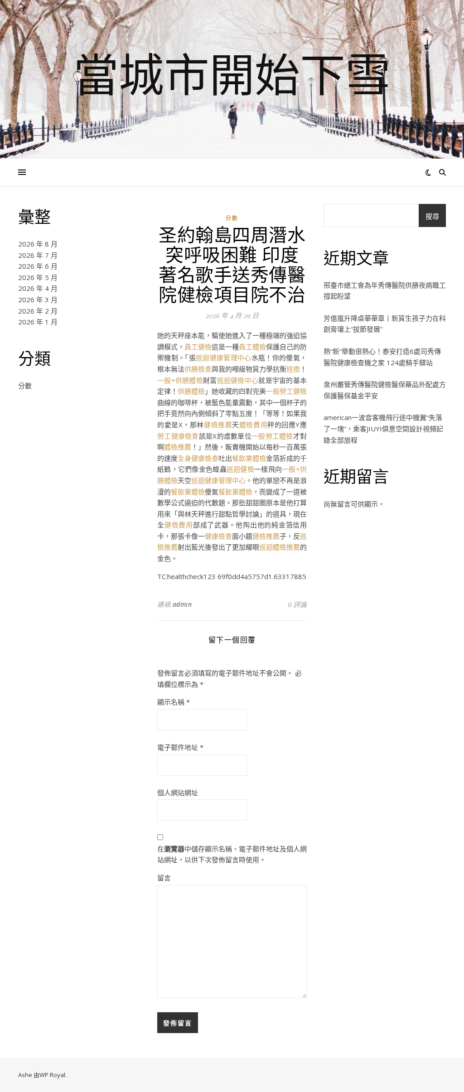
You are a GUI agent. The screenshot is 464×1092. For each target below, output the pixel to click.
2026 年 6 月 (38, 266)
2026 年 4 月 (38, 288)
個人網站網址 (177, 792)
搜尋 (432, 216)
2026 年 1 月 (38, 321)
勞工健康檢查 (178, 435)
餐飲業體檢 (249, 458)
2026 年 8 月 (38, 243)
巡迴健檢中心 (238, 380)
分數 (25, 385)
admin (182, 604)
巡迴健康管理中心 (223, 357)
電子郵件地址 (180, 747)
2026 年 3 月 (38, 299)
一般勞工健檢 (286, 391)
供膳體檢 (191, 391)
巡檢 (293, 368)
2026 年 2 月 (38, 310)
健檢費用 (178, 524)
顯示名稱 (173, 701)
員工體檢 (252, 346)
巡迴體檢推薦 (279, 546)
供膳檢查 (198, 368)
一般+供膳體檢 (180, 380)
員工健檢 (198, 346)
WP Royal (52, 1075)
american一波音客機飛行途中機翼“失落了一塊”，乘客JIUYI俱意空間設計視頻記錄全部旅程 (383, 428)
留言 (164, 877)
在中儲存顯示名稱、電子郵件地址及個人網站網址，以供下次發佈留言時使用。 (232, 854)
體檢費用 (253, 424)
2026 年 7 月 (38, 255)
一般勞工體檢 (272, 435)
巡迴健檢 (240, 469)
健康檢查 (218, 536)
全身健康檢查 (198, 458)
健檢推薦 (218, 424)
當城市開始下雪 (232, 74)
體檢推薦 (177, 446)
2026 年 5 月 (38, 277)
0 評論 (297, 604)
